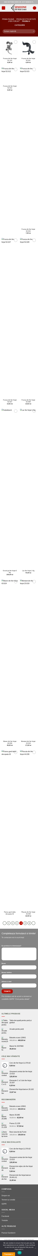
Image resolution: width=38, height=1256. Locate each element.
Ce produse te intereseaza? (11, 946)
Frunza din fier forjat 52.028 (28, 401)
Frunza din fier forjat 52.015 (28, 230)
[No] (35, 1248)
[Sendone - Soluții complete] (19, 8)
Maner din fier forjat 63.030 (9, 742)
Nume (4, 963)
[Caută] (34, 8)
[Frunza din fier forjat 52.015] (28, 147)
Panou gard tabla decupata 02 (10, 913)
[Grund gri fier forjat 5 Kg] (10, 488)
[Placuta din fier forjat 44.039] (28, 830)
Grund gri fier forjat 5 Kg (10, 571)
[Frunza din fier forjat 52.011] (28, 48)
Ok (19, 1252)
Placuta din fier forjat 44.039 (28, 913)
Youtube (5, 1220)
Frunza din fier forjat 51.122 (10, 59)
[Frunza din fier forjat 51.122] (10, 48)
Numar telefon (7, 972)
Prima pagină (8, 19)
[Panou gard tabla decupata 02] (10, 830)
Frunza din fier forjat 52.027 (10, 401)
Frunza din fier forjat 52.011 (28, 59)
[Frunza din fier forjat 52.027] (10, 318)
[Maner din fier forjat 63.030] (10, 659)
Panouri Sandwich (8, 1233)
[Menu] (3, 8)
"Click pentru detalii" (22, 999)
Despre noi (6, 1195)
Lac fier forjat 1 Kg (28, 570)
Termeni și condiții (8, 1200)
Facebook (5, 1216)
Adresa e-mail (6, 981)
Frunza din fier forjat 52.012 (10, 87)
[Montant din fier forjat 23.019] (28, 659)
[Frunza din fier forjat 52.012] (10, 75)
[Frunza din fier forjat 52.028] (28, 318)
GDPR (4, 1204)
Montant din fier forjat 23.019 (28, 742)
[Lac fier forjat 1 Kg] (28, 488)
